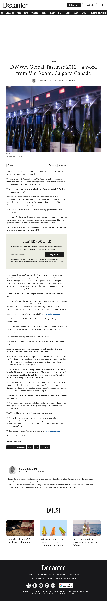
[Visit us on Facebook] (34, 585)
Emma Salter (43, 80)
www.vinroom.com (52, 314)
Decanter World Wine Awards (16, 447)
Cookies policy (61, 575)
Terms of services (30, 259)
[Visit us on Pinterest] (47, 585)
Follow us (53, 165)
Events (77, 12)
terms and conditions (37, 578)
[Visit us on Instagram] (53, 585)
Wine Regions (45, 447)
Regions (44, 12)
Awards (85, 12)
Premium (34, 12)
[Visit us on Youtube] (41, 585)
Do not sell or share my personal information (62, 578)
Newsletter (63, 165)
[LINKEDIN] (36, 469)
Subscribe (73, 5)
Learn (52, 12)
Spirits (68, 12)
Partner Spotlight (98, 12)
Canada (30, 447)
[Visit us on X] (28, 585)
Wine (36, 447)
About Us (31, 575)
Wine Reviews (22, 12)
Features (72, 80)
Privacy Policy (74, 575)
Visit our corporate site (80, 591)
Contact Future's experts (46, 575)
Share (11, 165)
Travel (60, 12)
